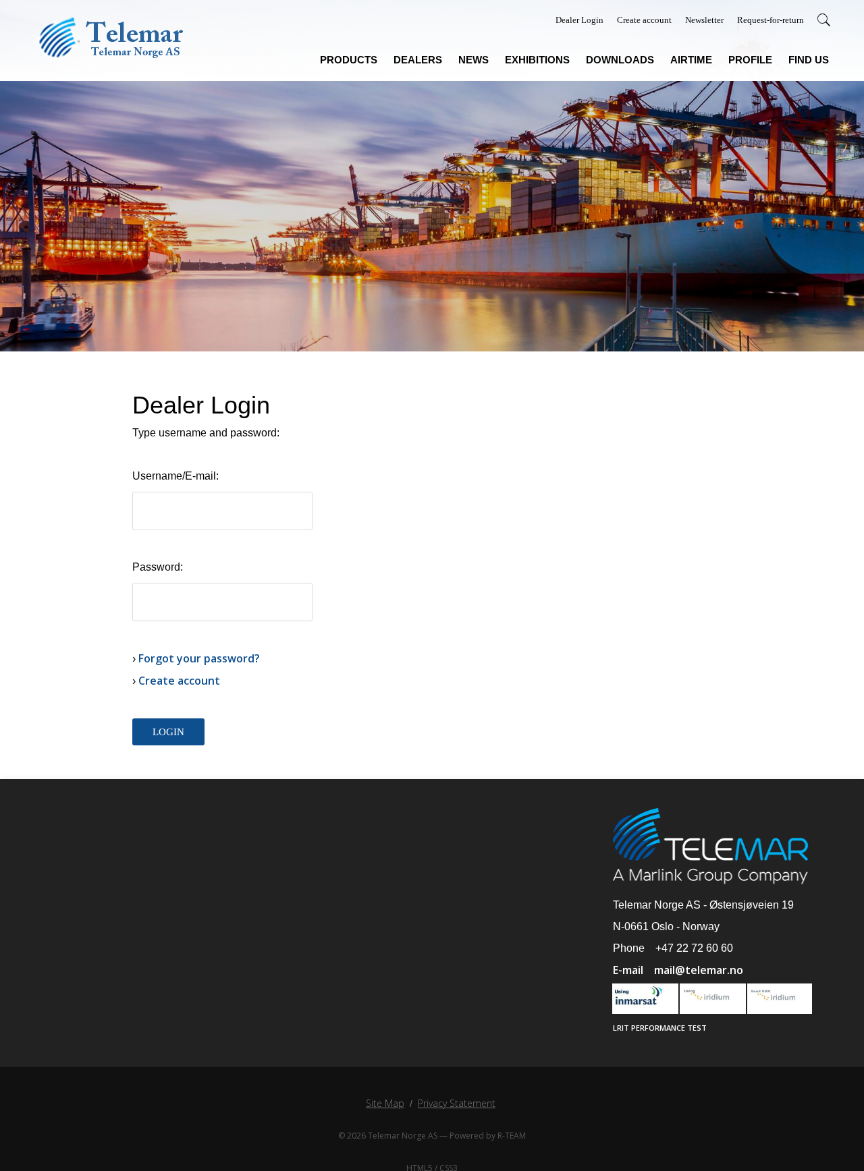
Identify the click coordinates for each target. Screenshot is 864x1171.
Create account (644, 20)
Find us (808, 60)
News (473, 60)
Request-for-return (770, 20)
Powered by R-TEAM (488, 1135)
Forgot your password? (199, 658)
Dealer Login (579, 20)
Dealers (418, 60)
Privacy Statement (456, 1103)
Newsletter (704, 20)
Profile (750, 60)
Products (348, 60)
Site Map (385, 1103)
